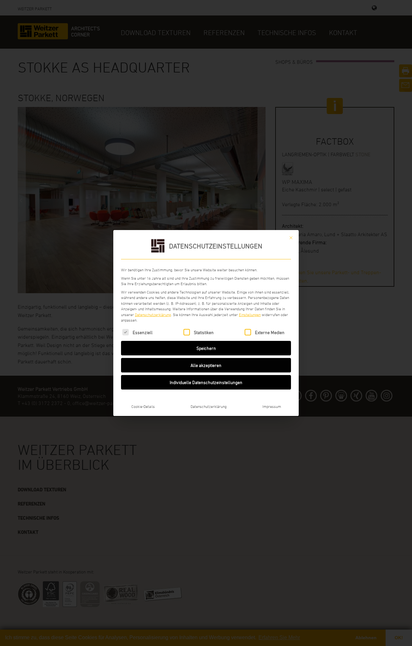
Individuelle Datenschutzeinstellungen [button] (206, 382)
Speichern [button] (206, 348)
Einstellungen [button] (250, 314)
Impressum (271, 406)
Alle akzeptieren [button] (206, 365)
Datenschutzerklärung (153, 314)
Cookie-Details (143, 406)
